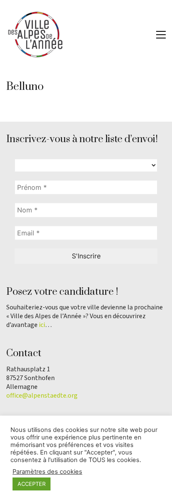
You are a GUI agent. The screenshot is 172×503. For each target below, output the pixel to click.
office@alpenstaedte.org (42, 395)
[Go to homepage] (35, 34)
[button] (161, 35)
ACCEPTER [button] (32, 483)
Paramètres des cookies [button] (47, 471)
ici (42, 325)
